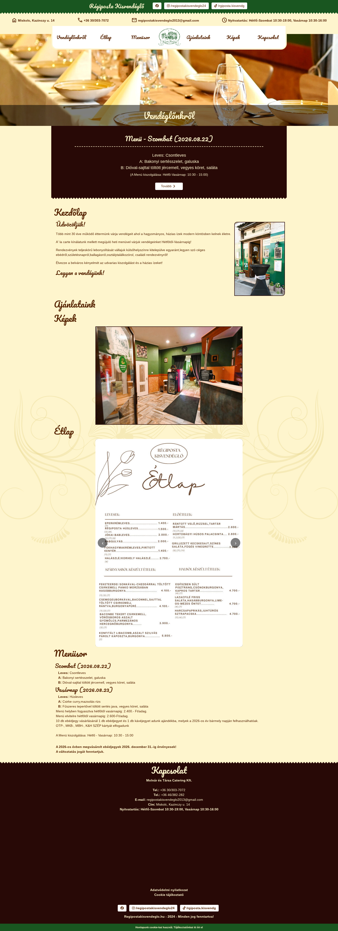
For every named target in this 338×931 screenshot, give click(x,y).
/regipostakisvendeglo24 (188, 6)
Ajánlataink (198, 37)
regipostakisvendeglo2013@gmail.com (165, 20)
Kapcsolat (268, 37)
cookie (153, 927)
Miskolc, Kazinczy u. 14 (32, 20)
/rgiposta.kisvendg (230, 6)
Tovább (169, 186)
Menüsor (140, 37)
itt (195, 927)
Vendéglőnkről (71, 37)
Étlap (106, 37)
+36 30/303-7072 (93, 20)
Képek (233, 37)
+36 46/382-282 (172, 795)
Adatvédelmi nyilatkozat (169, 890)
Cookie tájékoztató (169, 895)
